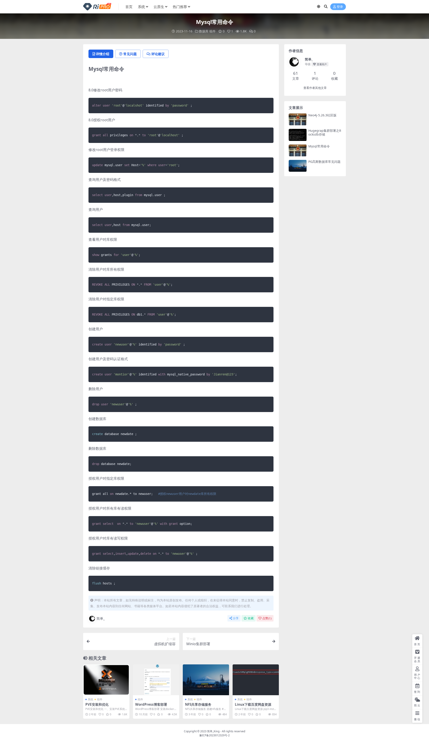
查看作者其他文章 (315, 88)
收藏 (251, 618)
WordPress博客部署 (151, 704)
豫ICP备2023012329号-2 (214, 735)
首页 (128, 6)
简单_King (213, 731)
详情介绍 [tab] (102, 54)
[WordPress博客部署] (156, 679)
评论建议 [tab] (158, 54)
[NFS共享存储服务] (206, 679)
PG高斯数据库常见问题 (324, 161)
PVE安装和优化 (97, 704)
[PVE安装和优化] (106, 679)
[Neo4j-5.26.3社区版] (298, 119)
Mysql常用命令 (319, 146)
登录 (340, 6)
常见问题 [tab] (130, 54)
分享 (236, 618)
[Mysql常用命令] (298, 150)
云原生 (159, 6)
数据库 (203, 31)
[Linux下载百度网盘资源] (256, 679)
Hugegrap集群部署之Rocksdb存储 (324, 132)
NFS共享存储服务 (198, 704)
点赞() (266, 618)
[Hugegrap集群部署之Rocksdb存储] (298, 135)
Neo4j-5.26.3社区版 (322, 115)
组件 (212, 31)
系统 (141, 6)
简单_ (101, 618)
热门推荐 (180, 6)
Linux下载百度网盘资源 (253, 704)
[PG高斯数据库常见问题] (298, 166)
